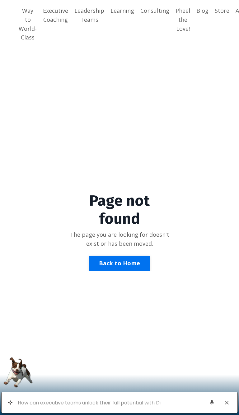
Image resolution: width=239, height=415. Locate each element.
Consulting (154, 10)
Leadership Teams (89, 15)
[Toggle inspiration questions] (10, 402)
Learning (122, 10)
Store (222, 10)
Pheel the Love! (183, 19)
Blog (202, 10)
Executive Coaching (55, 15)
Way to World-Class (28, 24)
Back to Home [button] (119, 263)
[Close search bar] (226, 402)
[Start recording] (211, 402)
